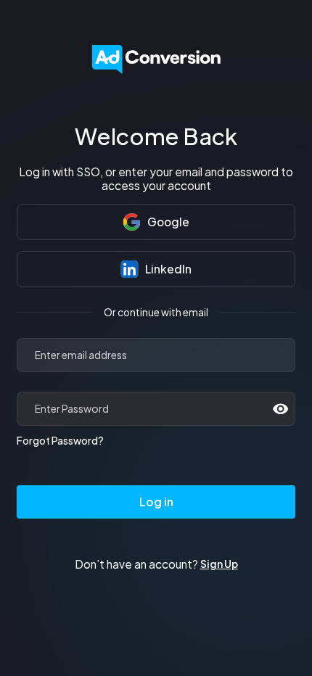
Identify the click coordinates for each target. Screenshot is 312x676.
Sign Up (219, 564)
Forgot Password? (60, 440)
